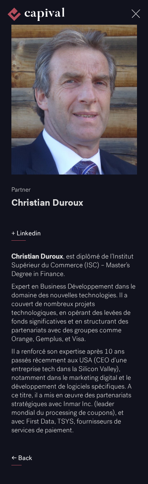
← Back (21, 458)
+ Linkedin (26, 233)
